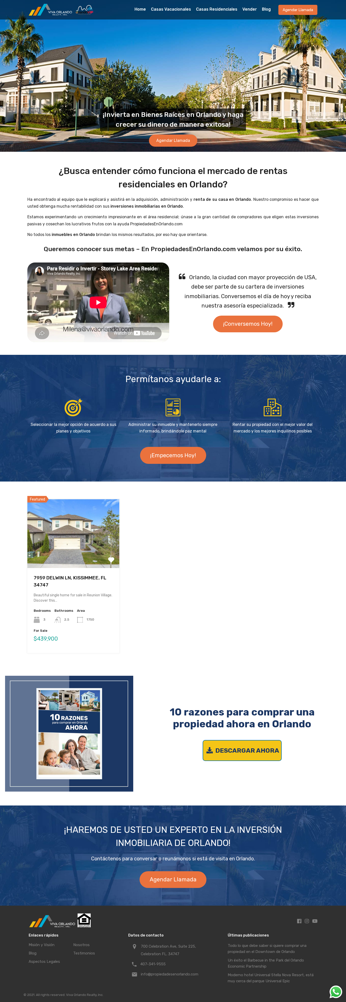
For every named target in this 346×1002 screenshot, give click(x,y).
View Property (73, 554)
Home (140, 9)
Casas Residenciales (216, 9)
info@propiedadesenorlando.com (169, 974)
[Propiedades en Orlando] (61, 13)
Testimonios (84, 953)
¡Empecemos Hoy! (173, 455)
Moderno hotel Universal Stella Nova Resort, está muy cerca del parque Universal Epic (271, 978)
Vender (249, 9)
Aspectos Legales (44, 961)
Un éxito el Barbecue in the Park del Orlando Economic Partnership (266, 963)
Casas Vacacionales (171, 9)
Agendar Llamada (298, 10)
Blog (266, 9)
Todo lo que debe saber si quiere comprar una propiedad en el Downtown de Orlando (267, 948)
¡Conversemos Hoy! (248, 323)
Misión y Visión (41, 945)
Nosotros (81, 945)
